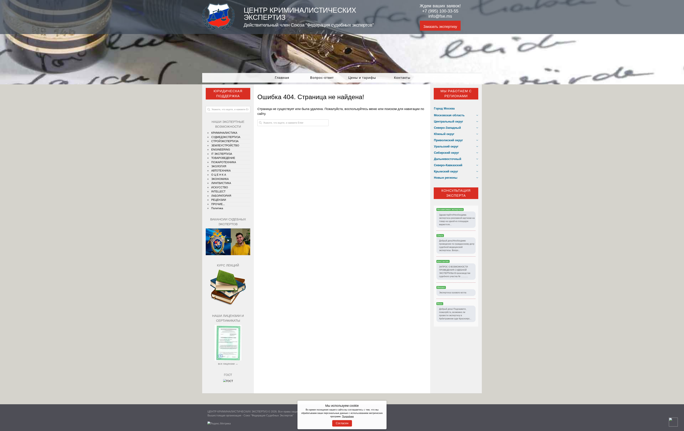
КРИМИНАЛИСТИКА (224, 132)
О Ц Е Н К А (218, 174)
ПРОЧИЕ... (218, 204)
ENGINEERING (220, 149)
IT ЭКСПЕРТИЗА (221, 153)
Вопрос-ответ (322, 78)
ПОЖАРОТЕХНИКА (223, 162)
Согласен (342, 423)
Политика (217, 208)
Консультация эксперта (456, 193)
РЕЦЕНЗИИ (218, 199)
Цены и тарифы (362, 78)
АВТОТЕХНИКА (221, 170)
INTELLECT (218, 191)
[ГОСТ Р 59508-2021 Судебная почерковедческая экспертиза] (228, 380)
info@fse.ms (440, 16)
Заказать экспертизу (440, 27)
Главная (282, 78)
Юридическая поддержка (228, 93)
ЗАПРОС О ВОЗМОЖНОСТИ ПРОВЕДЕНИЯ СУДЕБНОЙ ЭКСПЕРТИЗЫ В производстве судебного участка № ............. (454, 272)
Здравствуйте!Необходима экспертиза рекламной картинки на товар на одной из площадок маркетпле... (457, 220)
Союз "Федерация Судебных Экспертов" (268, 415)
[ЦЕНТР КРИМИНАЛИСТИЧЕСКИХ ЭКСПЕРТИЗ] (218, 29)
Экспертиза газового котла (452, 292)
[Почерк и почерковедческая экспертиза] (228, 304)
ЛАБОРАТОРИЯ (221, 195)
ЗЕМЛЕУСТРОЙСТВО (225, 145)
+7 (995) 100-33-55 (440, 11)
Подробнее (348, 416)
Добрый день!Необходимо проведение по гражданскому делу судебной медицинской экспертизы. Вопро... (456, 245)
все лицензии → (228, 363)
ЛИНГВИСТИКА (221, 183)
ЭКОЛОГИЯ (218, 166)
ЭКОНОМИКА (220, 178)
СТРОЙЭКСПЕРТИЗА (225, 141)
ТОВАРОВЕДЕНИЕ (223, 157)
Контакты (402, 78)
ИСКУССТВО (219, 187)
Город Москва (444, 108)
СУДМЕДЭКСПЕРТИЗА (225, 137)
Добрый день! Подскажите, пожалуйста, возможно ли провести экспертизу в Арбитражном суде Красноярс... (455, 314)
